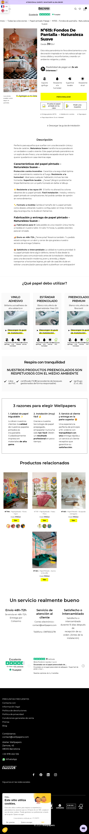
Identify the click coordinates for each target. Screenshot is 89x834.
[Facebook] (33, 774)
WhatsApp (11, 759)
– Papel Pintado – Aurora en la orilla (44, 572)
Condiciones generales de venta (18, 718)
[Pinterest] (41, 774)
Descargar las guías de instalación (64, 125)
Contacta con (9, 703)
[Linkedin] (48, 774)
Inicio (2, 21)
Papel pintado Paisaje (39, 21)
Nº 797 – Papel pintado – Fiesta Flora (44, 513)
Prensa (5, 722)
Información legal (11, 707)
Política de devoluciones (14, 710)
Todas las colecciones (17, 21)
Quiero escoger (26, 822)
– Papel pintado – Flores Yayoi (15, 513)
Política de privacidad (13, 714)
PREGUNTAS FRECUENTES (15, 699)
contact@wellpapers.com (44, 625)
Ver (15, 520)
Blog (4, 726)
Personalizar (64, 97)
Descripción (44, 139)
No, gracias (10, 822)
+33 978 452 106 (10, 754)
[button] (5, 830)
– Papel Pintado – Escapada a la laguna (73, 513)
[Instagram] (55, 774)
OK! (42, 822)
